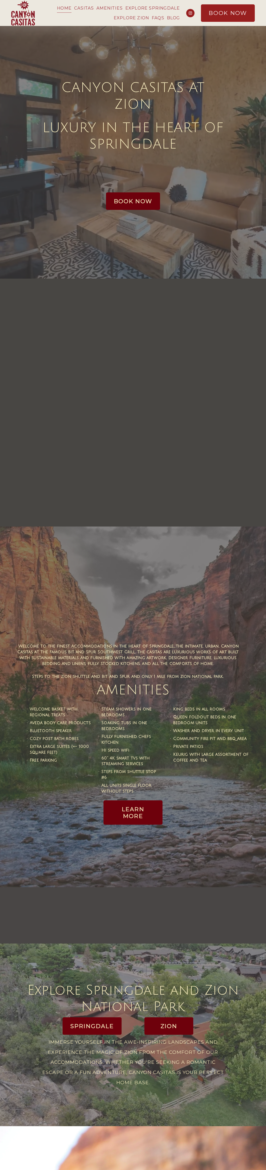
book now (133, 201)
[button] (33, 350)
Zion (169, 1026)
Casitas (84, 8)
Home (64, 8)
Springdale (92, 1026)
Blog (173, 17)
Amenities (109, 8)
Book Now (228, 13)
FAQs (158, 17)
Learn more (133, 812)
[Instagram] (190, 13)
